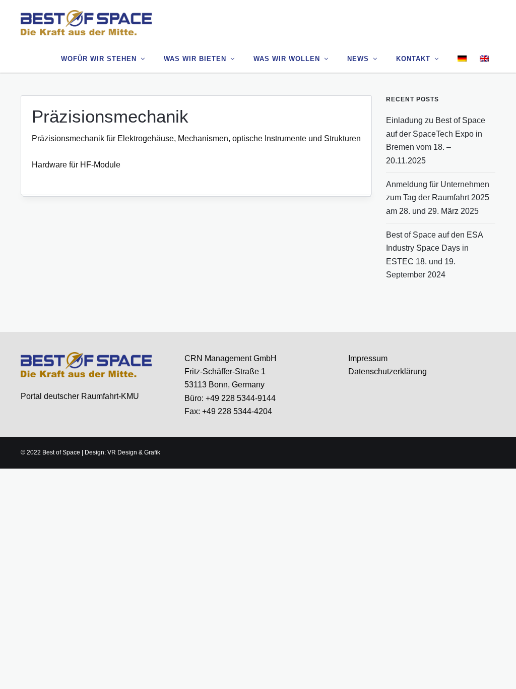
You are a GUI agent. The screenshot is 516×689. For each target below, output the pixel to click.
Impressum (368, 358)
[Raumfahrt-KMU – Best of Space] (86, 22)
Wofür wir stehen (99, 59)
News (358, 59)
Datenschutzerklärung (387, 371)
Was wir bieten (195, 59)
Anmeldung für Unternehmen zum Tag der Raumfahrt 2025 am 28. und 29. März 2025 (437, 197)
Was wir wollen (286, 59)
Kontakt (413, 59)
